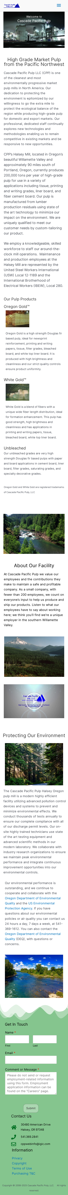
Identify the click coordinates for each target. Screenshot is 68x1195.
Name (10, 1032)
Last (35, 1045)
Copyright (19, 1163)
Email (10, 1053)
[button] (34, 701)
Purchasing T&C (23, 1173)
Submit (31, 1108)
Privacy (17, 1158)
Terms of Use (22, 1168)
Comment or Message (22, 1069)
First (7, 1045)
